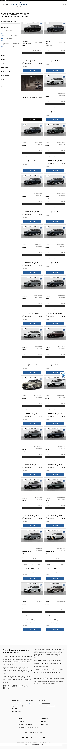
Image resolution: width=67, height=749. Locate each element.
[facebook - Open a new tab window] (23, 737)
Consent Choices (48, 742)
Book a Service (15, 703)
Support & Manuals (17, 706)
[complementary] (63, 375)
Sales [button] (27, 703)
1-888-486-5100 (46, 703)
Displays (55, 20)
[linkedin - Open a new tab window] (31, 737)
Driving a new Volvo (22, 670)
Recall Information (16, 708)
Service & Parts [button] (30, 706)
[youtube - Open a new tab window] (44, 737)
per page (64, 20)
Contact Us (21, 721)
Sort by (43, 20)
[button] (10, 51)
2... (58, 635)
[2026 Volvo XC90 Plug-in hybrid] (32, 30)
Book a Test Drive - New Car (25, 724)
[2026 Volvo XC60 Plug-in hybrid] (55, 538)
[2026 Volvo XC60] (55, 132)
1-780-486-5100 (51, 706)
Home (2, 9)
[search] (18, 25)
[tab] (25, 56)
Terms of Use (35, 742)
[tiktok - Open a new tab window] (35, 737)
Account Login (15, 711)
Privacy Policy (41, 742)
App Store (43, 721)
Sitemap (29, 742)
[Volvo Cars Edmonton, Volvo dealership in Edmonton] (14, 4)
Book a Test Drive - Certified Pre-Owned (28, 727)
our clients (44, 681)
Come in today (12, 671)
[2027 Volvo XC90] (55, 30)
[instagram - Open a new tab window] (27, 737)
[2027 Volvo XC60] (32, 132)
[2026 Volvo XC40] (55, 385)
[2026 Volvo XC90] (32, 234)
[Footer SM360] (39, 744)
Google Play (44, 724)
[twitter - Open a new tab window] (40, 737)
